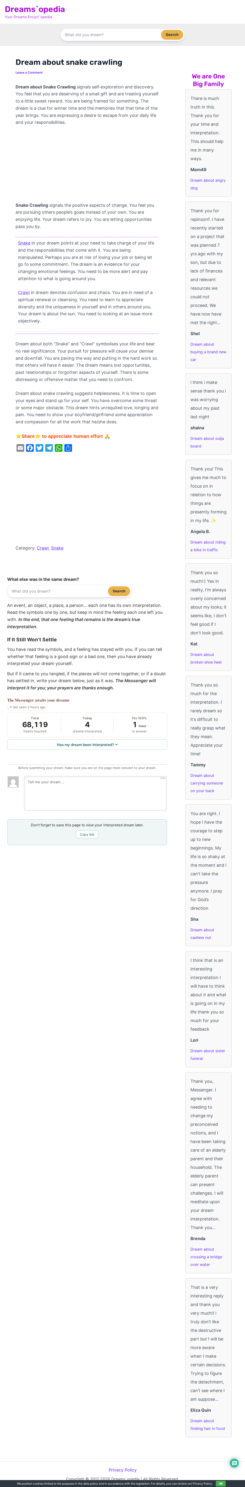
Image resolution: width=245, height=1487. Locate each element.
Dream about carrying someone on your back (206, 783)
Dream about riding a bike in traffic (208, 546)
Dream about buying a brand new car (208, 352)
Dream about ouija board (207, 442)
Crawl (24, 292)
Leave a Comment (29, 72)
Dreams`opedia (35, 9)
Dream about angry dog (208, 184)
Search (172, 34)
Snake (24, 242)
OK (221, 1483)
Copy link (87, 834)
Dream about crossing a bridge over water (206, 1257)
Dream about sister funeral (207, 1054)
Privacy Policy (123, 1469)
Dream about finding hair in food (207, 1424)
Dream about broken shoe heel (206, 658)
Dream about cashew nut (202, 933)
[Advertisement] (87, 166)
